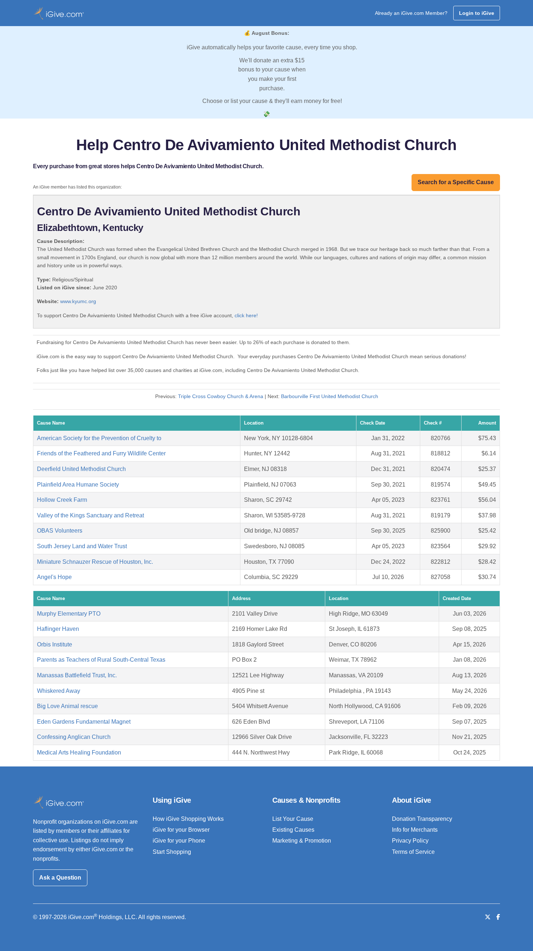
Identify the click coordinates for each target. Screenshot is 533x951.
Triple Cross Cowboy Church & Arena (220, 396)
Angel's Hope (54, 577)
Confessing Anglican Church (74, 737)
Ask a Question (60, 877)
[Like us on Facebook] (498, 917)
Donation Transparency (422, 819)
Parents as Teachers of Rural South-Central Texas (101, 660)
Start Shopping (172, 852)
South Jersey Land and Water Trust (82, 546)
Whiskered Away (58, 691)
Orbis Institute (54, 644)
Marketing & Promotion (301, 841)
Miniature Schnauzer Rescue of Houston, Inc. (95, 562)
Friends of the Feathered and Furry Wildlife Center (101, 453)
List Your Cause (292, 819)
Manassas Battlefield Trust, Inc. (77, 675)
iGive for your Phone (179, 841)
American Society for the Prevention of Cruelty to (99, 438)
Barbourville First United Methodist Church (329, 396)
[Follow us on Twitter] (488, 917)
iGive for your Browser (181, 830)
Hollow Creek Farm (62, 500)
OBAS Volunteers (59, 531)
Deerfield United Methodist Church (81, 469)
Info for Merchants (415, 830)
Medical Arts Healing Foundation (79, 752)
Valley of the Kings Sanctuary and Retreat (90, 515)
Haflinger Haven (58, 629)
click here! (246, 315)
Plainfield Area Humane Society (78, 484)
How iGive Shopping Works (188, 819)
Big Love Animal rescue (67, 706)
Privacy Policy (410, 841)
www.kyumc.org (78, 301)
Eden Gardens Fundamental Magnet (84, 722)
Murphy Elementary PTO (68, 614)
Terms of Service (413, 852)
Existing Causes (293, 830)
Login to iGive (476, 13)
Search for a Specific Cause (456, 182)
